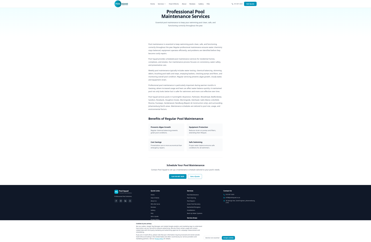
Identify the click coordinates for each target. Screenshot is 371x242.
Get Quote (250, 4)
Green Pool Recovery (193, 204)
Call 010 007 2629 (177, 176)
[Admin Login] (130, 201)
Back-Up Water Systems (194, 213)
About (184, 4)
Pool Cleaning (191, 198)
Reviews (192, 4)
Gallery (201, 4)
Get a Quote (195, 176)
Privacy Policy (155, 219)
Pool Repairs (191, 201)
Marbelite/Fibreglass (193, 207)
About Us (154, 201)
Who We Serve (155, 204)
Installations (191, 210)
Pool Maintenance (193, 195)
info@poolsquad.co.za (233, 197)
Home (152, 4)
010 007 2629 (230, 194)
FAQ (208, 4)
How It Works (174, 4)
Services (161, 4)
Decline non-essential (212, 238)
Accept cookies (228, 238)
